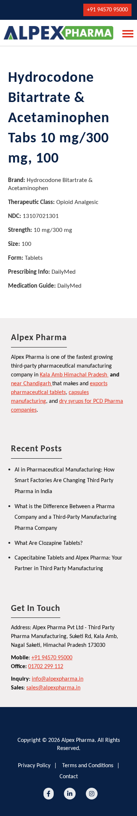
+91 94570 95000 (107, 10)
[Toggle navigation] (125, 33)
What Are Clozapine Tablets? (49, 543)
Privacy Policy (34, 766)
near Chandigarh (31, 384)
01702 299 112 (45, 667)
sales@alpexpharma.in (53, 688)
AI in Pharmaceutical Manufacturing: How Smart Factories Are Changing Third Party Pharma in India (64, 481)
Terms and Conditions (87, 766)
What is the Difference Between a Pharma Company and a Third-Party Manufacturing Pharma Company (66, 517)
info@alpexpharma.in (57, 679)
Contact (69, 777)
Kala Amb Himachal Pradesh (73, 375)
